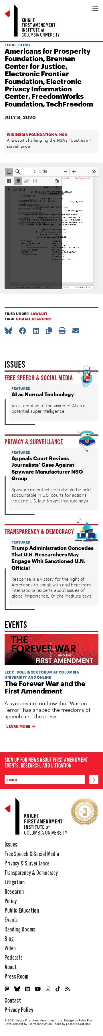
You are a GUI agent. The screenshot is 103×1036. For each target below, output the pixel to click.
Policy (11, 900)
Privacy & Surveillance (34, 441)
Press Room (17, 976)
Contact (13, 1000)
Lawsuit (39, 314)
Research (14, 891)
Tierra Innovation (40, 1023)
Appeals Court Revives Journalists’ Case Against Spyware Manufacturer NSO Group (47, 468)
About (11, 966)
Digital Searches (34, 319)
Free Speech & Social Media (39, 377)
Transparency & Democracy (39, 531)
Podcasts (14, 957)
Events (11, 919)
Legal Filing (17, 45)
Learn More (18, 726)
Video (10, 947)
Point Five (85, 1020)
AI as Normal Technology (42, 394)
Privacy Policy (19, 1009)
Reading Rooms (20, 929)
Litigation (15, 881)
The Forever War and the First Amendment (45, 687)
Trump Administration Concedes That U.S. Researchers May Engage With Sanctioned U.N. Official (52, 558)
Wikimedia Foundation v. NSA (37, 135)
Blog (9, 938)
